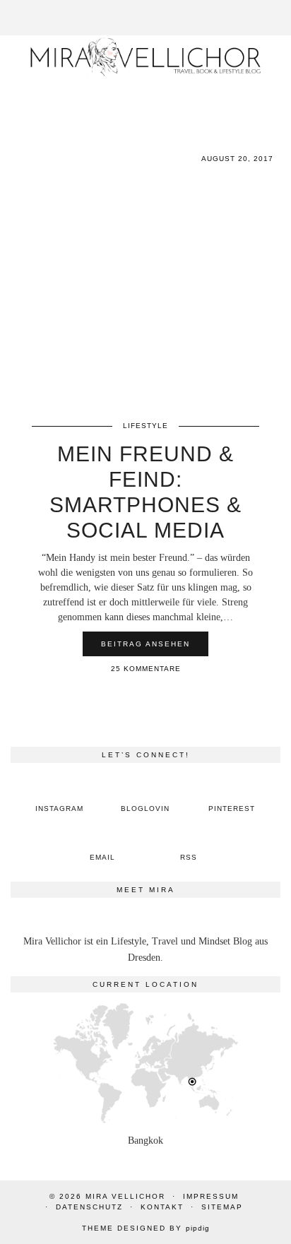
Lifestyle (145, 426)
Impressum (211, 1196)
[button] (281, 8)
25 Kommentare (146, 669)
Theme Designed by (146, 1228)
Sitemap (222, 1207)
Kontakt (162, 1207)
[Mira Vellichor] (145, 56)
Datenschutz (89, 1207)
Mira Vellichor (125, 1196)
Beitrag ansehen (145, 644)
